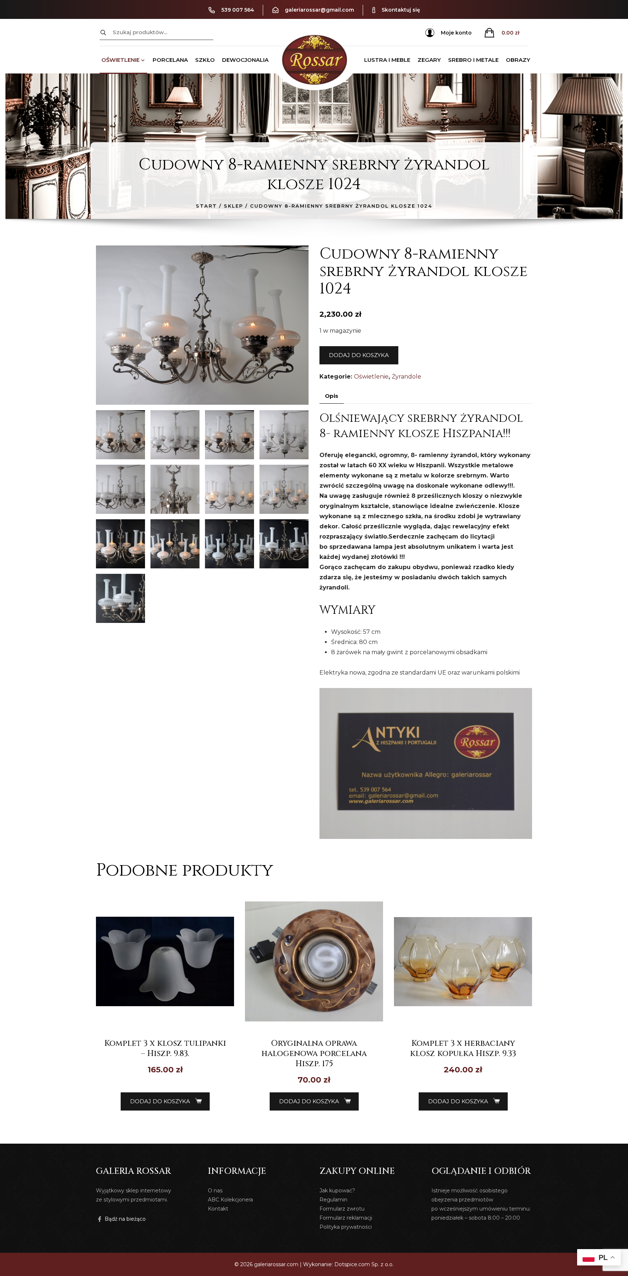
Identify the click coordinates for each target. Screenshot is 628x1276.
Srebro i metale (473, 59)
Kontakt (218, 1208)
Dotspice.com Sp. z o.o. (364, 1264)
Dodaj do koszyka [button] (160, 1101)
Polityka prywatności (345, 1227)
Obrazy (518, 59)
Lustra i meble (387, 59)
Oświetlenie (120, 59)
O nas (215, 1190)
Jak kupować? (337, 1190)
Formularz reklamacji (345, 1218)
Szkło (205, 59)
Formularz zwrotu (342, 1208)
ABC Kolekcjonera (230, 1199)
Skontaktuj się (401, 10)
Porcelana (170, 59)
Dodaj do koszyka (359, 355)
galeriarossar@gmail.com (319, 10)
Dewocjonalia (245, 59)
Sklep (233, 206)
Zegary (429, 59)
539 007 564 (237, 10)
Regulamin (333, 1199)
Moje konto (456, 32)
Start (206, 206)
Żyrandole (406, 376)
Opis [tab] (331, 395)
